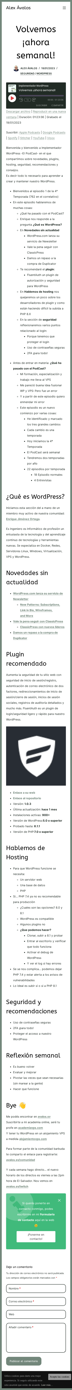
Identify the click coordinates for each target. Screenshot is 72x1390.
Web (11, 1314)
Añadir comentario (21, 1327)
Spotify (12, 138)
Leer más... (47, 1385)
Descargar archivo (18, 111)
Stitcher (25, 138)
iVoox (51, 138)
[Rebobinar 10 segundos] (21, 100)
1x (27, 100)
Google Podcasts (54, 132)
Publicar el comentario (24, 1361)
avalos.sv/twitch (17, 1186)
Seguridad (27, 73)
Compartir (57, 105)
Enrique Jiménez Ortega (22, 519)
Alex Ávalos (18, 7)
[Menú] (64, 7)
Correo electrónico (21, 1301)
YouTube (38, 138)
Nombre (15, 1288)
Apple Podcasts (29, 132)
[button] (59, 1200)
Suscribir (41, 105)
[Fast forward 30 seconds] (34, 100)
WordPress (44, 73)
